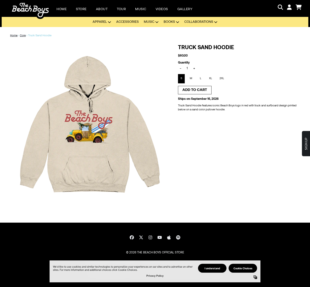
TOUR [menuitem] (121, 9)
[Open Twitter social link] (141, 237)
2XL (222, 78)
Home (14, 35)
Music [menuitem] (149, 21)
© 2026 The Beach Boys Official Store (155, 252)
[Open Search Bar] (280, 7)
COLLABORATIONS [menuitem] (198, 21)
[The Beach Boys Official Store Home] (30, 7)
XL (210, 78)
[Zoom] (90, 124)
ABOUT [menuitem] (102, 9)
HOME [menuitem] (62, 9)
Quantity (184, 62)
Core (23, 35)
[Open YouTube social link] (159, 237)
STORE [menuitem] (81, 9)
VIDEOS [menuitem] (162, 9)
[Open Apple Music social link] (169, 237)
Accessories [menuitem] (127, 21)
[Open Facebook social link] (131, 237)
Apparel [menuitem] (100, 21)
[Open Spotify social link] (178, 237)
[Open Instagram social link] (150, 237)
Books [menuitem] (169, 21)
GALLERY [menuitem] (185, 9)
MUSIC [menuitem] (140, 9)
